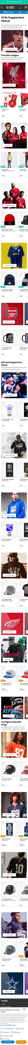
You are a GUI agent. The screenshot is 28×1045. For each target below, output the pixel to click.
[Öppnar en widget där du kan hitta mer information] (21, 1042)
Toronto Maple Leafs (10, 395)
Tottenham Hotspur (9, 265)
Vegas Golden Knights (10, 455)
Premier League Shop (10, 49)
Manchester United (9, 205)
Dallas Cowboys (8, 815)
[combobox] (24, 1009)
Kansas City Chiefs (9, 754)
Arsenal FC (7, 145)
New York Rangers (9, 515)
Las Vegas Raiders (9, 875)
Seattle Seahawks (9, 935)
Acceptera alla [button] (8, 1042)
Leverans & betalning (6, 1006)
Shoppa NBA (8, 659)
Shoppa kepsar (8, 716)
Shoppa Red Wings (9, 632)
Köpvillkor (3, 1004)
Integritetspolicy (4, 1023)
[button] (14, 1025)
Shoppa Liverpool (9, 85)
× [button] (26, 1009)
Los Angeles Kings (9, 575)
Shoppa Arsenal (8, 322)
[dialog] (14, 1026)
